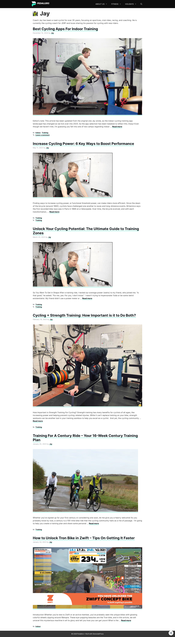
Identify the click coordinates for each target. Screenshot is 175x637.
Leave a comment (42, 135)
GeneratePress (98, 634)
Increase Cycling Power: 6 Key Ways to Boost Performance (83, 143)
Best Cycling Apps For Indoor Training (65, 29)
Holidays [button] (129, 4)
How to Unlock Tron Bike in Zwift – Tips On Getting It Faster (84, 538)
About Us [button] (100, 4)
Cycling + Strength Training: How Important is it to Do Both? (84, 315)
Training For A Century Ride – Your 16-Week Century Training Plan (85, 437)
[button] (141, 4)
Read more (117, 126)
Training (45, 133)
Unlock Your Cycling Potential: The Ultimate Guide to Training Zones (86, 231)
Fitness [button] (114, 4)
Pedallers (58, 4)
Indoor (38, 133)
